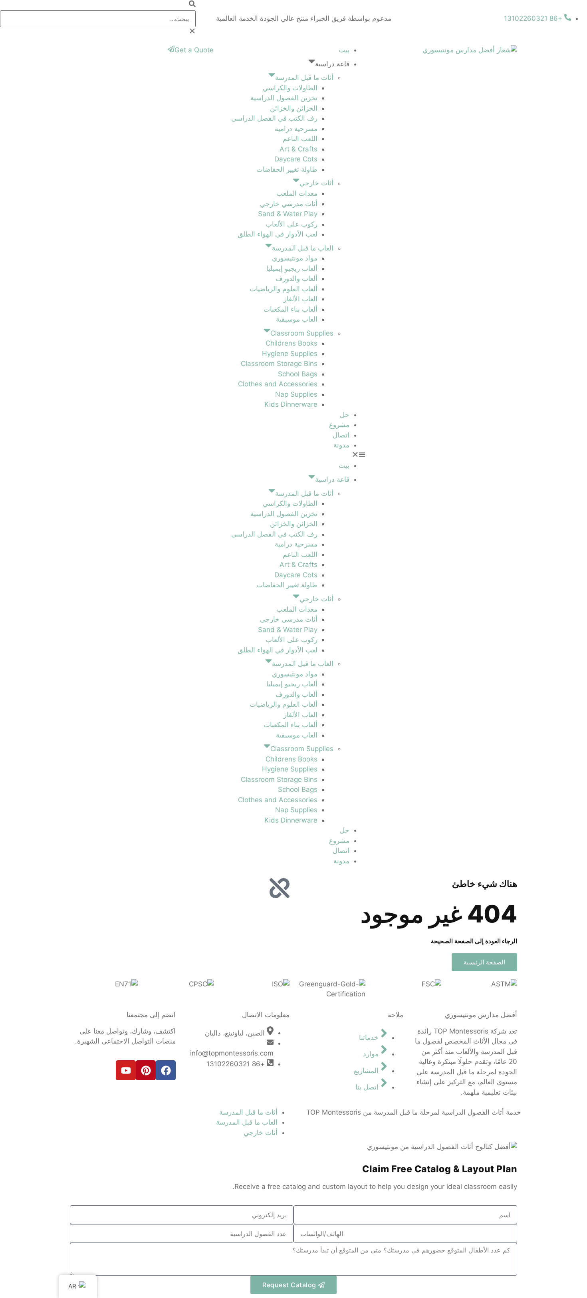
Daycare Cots (295, 159)
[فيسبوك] (166, 1070)
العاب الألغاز (300, 299)
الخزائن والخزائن (293, 108)
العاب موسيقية (296, 319)
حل (344, 415)
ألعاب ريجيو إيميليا (291, 268)
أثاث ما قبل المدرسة (304, 77)
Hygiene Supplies (289, 354)
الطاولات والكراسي (290, 88)
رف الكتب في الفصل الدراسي (274, 118)
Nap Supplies (296, 394)
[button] (98, 5)
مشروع (339, 425)
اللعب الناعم (300, 139)
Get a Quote (194, 50)
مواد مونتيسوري (294, 258)
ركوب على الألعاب (291, 224)
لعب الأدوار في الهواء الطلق (277, 234)
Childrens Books (291, 343)
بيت (344, 50)
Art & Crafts (298, 149)
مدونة (341, 445)
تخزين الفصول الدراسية (283, 98)
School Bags (297, 374)
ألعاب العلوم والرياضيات (283, 289)
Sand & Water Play (287, 214)
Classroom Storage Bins (279, 364)
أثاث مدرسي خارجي (288, 204)
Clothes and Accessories (277, 384)
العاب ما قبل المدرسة (302, 248)
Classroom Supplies (301, 333)
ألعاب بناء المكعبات (290, 309)
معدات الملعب (296, 193)
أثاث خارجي (316, 183)
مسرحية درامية (296, 129)
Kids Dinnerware (290, 404)
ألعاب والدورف (296, 278)
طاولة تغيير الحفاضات (286, 169)
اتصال (341, 435)
